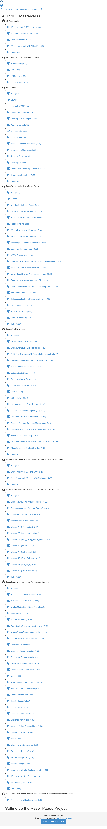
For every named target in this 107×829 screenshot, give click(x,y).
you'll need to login (64, 818)
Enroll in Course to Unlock (53, 821)
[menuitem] (1, 6)
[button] (1, 2)
